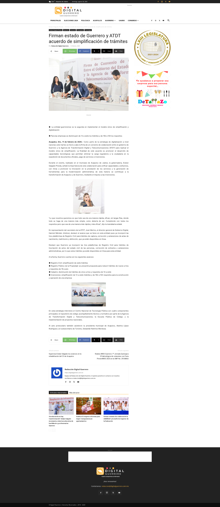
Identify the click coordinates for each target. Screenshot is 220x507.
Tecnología (88, 30)
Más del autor (74, 393)
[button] (168, 21)
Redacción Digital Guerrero (60, 46)
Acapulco (97, 20)
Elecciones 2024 (71, 20)
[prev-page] (50, 430)
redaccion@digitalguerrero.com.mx (115, 486)
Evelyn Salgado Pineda (56, 27)
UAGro (122, 20)
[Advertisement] (129, 11)
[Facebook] (158, 1)
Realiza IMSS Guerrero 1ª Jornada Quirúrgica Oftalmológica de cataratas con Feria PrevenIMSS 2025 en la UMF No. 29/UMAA (112, 356)
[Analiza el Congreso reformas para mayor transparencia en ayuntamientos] (88, 406)
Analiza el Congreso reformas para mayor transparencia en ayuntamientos (88, 419)
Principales (55, 20)
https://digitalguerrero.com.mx (74, 372)
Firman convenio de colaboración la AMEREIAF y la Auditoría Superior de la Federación (116, 419)
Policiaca (85, 20)
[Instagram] (162, 1)
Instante (73, 30)
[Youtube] (169, 1)
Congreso (132, 20)
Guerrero (109, 20)
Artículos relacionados (58, 393)
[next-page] (53, 430)
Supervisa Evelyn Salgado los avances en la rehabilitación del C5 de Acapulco (65, 355)
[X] (165, 1)
